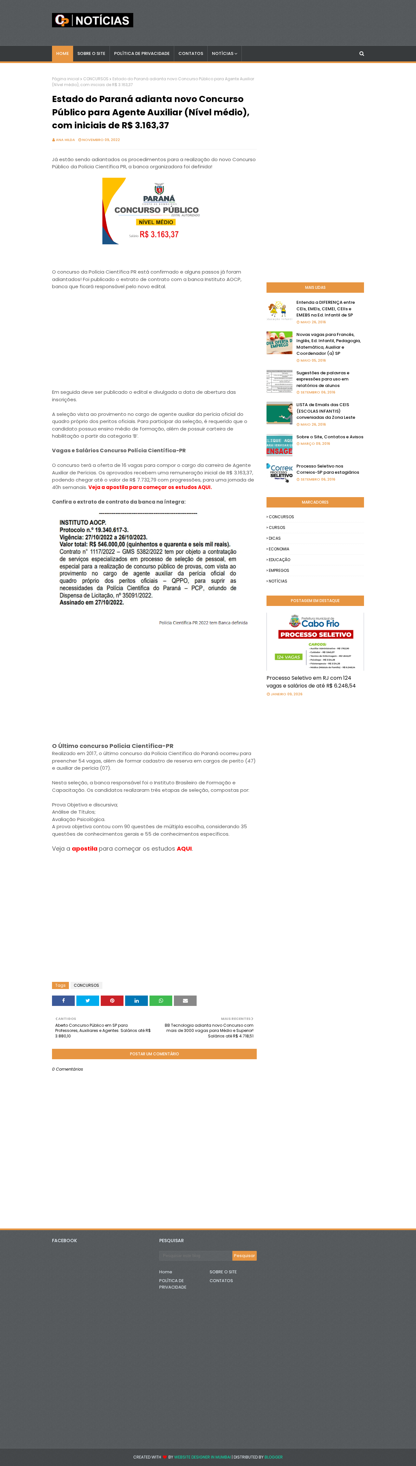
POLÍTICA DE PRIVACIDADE (173, 1284)
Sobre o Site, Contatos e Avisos (329, 437)
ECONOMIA (279, 549)
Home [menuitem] (62, 53)
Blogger (274, 1457)
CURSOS (277, 527)
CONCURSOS (96, 79)
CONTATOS (221, 1281)
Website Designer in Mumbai (202, 1457)
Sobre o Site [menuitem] (91, 53)
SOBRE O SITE (223, 1272)
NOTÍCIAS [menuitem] (222, 53)
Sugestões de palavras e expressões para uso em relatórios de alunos (322, 379)
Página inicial (65, 79)
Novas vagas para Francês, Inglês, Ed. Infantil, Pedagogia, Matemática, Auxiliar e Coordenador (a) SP (328, 344)
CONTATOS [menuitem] (190, 53)
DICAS (275, 538)
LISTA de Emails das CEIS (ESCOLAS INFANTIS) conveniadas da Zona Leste (325, 411)
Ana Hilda (65, 139)
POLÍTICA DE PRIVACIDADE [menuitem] (142, 53)
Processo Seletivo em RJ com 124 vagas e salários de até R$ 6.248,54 (311, 681)
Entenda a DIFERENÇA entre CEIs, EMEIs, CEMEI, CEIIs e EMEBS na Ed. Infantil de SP (325, 308)
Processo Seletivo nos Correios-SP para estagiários (327, 469)
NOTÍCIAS (278, 581)
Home (165, 1272)
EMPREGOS (279, 570)
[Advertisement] (154, 343)
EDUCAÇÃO (279, 559)
